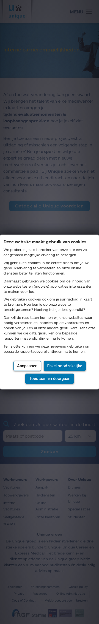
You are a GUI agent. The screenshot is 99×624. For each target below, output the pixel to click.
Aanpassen (27, 365)
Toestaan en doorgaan (49, 378)
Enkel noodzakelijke (64, 365)
